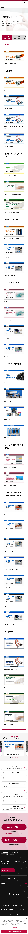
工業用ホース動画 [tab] (7, 37)
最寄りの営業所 (8, 833)
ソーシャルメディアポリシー (14, 914)
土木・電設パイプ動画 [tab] (17, 37)
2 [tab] (12, 757)
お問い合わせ (23, 910)
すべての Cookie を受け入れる (14, 931)
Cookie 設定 (14, 927)
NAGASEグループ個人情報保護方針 (12, 905)
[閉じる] (26, 918)
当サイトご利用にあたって (8, 910)
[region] (14, 925)
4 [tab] (17, 757)
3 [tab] (15, 757)
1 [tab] (10, 757)
